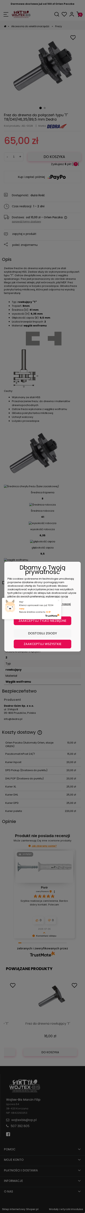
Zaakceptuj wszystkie (42, 644)
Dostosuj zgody (42, 633)
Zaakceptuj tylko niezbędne (42, 620)
